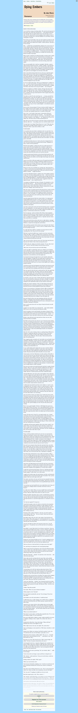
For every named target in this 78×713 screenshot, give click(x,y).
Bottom (53, 2)
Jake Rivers (33, 1)
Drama (32, 25)
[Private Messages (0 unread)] (47, 2)
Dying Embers (38, 1)
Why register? (39, 701)
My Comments (38, 709)
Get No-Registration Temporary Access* (39, 703)
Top (27, 709)
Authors (28, 1)
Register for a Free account (39, 699)
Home (24, 1)
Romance (28, 25)
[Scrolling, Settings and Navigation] (77, 1)
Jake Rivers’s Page (32, 709)
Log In (50, 2)
